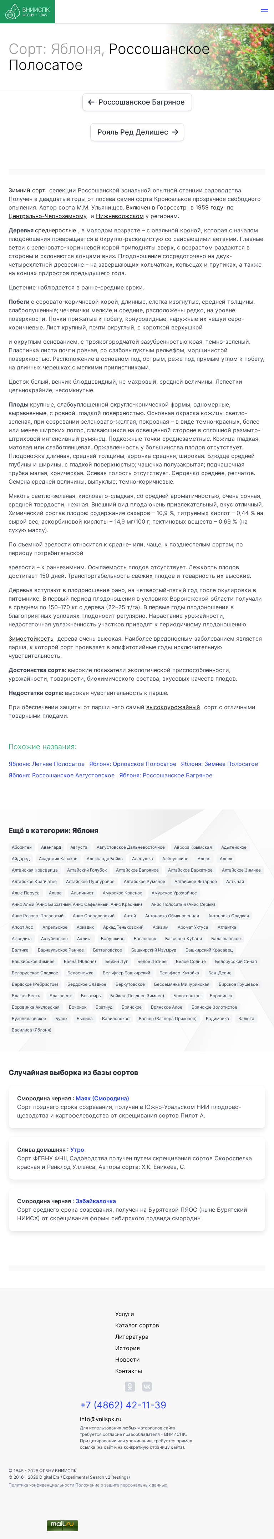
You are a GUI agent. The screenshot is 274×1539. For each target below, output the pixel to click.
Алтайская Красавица (35, 870)
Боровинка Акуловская (36, 1007)
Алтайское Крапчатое (34, 881)
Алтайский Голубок (87, 870)
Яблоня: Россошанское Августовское (62, 775)
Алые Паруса (26, 892)
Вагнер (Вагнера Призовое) (168, 1018)
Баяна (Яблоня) (80, 961)
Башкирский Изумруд (153, 950)
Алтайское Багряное (137, 870)
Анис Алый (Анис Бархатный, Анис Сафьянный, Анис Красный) (77, 904)
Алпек (226, 858)
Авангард (51, 847)
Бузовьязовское (29, 1018)
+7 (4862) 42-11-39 (123, 1405)
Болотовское (187, 995)
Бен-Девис (220, 972)
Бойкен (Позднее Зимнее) (137, 995)
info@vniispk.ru (100, 1419)
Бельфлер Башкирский (126, 972)
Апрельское (54, 927)
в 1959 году (207, 207)
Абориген (22, 847)
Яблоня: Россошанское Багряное (165, 775)
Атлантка (227, 927)
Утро (77, 1149)
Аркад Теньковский (123, 927)
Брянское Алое (166, 1007)
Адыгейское (234, 847)
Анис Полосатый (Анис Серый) (183, 904)
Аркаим (160, 927)
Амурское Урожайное (174, 892)
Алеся (204, 858)
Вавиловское (116, 1018)
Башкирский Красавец (209, 950)
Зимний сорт (27, 190)
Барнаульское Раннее (61, 950)
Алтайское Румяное (144, 881)
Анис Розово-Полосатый (38, 915)
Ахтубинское (54, 938)
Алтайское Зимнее (241, 870)
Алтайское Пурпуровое (90, 881)
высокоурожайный (173, 707)
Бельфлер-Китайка (179, 972)
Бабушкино (113, 938)
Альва (55, 892)
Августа (78, 847)
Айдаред (21, 858)
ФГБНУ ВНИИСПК (58, 1470)
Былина (85, 1018)
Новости (127, 1359)
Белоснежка (80, 972)
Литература (131, 1336)
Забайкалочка (96, 1201)
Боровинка (221, 995)
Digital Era (49, 1477)
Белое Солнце (191, 961)
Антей (130, 915)
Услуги (124, 1313)
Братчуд (104, 1007)
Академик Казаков (58, 858)
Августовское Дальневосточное (131, 847)
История (127, 1348)
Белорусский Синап (236, 961)
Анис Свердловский (94, 915)
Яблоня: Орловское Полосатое (133, 763)
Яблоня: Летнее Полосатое (47, 763)
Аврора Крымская (193, 847)
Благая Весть (26, 995)
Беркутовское (130, 984)
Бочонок (77, 1007)
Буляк (61, 1018)
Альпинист (82, 892)
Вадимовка (217, 1018)
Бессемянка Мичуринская (181, 984)
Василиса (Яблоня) (31, 1030)
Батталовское (107, 950)
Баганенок (145, 938)
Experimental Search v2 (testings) (96, 1477)
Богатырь (91, 995)
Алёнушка (142, 858)
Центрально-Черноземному (48, 216)
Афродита (22, 938)
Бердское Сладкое (86, 984)
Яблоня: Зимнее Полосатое (219, 763)
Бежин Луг (116, 961)
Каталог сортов (137, 1325)
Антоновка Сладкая (228, 915)
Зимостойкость (31, 638)
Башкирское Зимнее (33, 961)
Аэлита (84, 938)
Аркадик (85, 927)
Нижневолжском (120, 216)
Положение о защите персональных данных (121, 1485)
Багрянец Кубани (183, 938)
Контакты (128, 1370)
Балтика (20, 950)
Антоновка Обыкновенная (172, 915)
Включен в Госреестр (156, 207)
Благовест (61, 995)
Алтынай (235, 881)
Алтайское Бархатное (190, 870)
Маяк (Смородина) (102, 1098)
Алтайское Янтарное (195, 881)
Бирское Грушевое (238, 984)
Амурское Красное (122, 892)
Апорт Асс (22, 927)
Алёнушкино (175, 858)
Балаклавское (226, 938)
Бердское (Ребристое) (35, 984)
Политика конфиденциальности (42, 1485)
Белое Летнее (152, 961)
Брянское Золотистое (214, 1007)
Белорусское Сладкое (35, 972)
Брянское (132, 1007)
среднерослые (55, 230)
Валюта (246, 1018)
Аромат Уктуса (193, 927)
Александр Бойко (105, 858)
